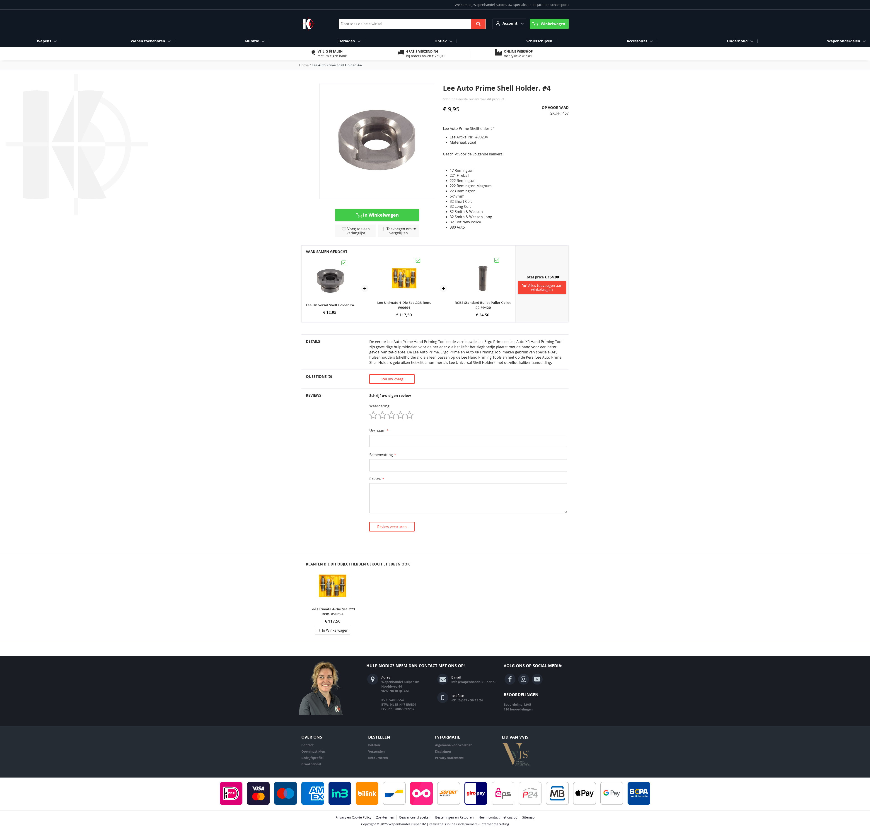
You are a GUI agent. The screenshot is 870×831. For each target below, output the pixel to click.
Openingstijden (313, 751)
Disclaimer (443, 751)
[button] (509, 23)
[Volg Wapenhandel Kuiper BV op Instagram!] (523, 679)
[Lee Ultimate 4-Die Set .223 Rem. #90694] (404, 259)
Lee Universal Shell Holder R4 (330, 305)
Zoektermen (385, 817)
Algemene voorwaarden (453, 745)
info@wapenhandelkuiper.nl (473, 682)
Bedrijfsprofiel (312, 758)
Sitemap (528, 817)
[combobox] (412, 24)
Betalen (374, 745)
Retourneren (378, 758)
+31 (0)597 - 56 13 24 (467, 700)
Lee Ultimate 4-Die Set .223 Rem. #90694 (404, 305)
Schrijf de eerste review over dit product (473, 99)
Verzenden (376, 751)
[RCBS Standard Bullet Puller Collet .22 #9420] (483, 259)
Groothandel (311, 764)
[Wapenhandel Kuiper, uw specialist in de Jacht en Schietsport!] (315, 24)
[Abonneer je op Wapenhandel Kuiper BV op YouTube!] (537, 679)
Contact (307, 745)
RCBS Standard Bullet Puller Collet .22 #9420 (483, 305)
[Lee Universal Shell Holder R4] (330, 261)
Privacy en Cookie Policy (353, 817)
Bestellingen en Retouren (454, 817)
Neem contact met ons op (497, 817)
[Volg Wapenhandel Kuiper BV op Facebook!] (510, 679)
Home (304, 65)
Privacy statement (449, 758)
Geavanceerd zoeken (414, 817)
